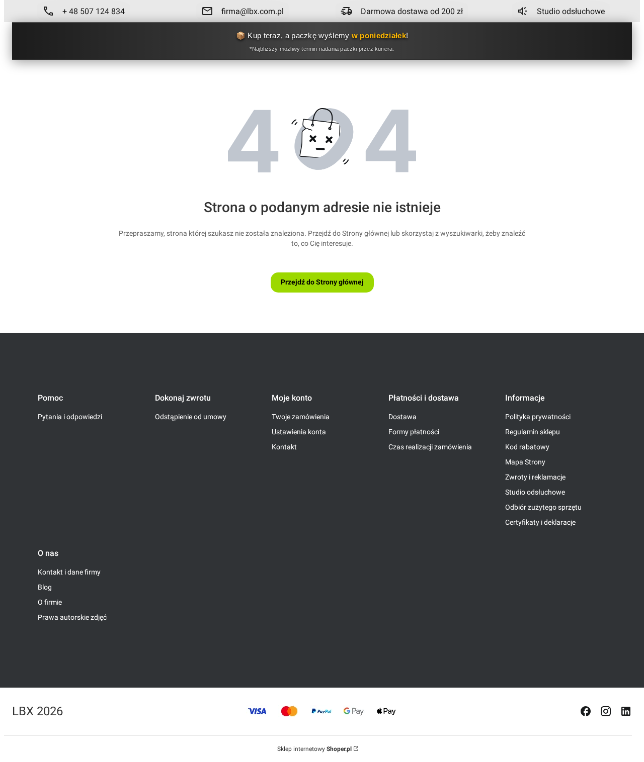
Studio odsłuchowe (535, 492)
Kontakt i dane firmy (69, 572)
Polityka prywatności (538, 417)
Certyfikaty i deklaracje (540, 522)
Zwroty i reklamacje (535, 477)
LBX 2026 (37, 711)
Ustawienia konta (299, 432)
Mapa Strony (525, 462)
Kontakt (284, 447)
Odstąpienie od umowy (190, 417)
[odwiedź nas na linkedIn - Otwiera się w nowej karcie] (626, 711)
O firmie (50, 602)
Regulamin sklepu (532, 432)
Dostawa (402, 417)
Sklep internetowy (314, 748)
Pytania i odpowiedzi (70, 417)
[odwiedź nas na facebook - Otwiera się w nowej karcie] (586, 711)
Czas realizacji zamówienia (430, 447)
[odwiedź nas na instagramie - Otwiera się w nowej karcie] (606, 711)
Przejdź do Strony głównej (322, 282)
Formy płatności (413, 432)
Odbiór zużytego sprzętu (543, 507)
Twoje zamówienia (301, 417)
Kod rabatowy (527, 447)
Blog (45, 587)
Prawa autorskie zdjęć (72, 617)
